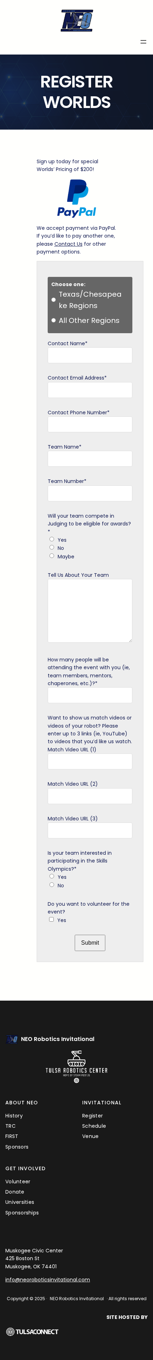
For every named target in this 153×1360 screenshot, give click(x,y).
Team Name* (64, 446)
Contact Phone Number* (79, 412)
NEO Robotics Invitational (57, 1039)
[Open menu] (143, 42)
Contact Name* (68, 343)
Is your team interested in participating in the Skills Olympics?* (80, 860)
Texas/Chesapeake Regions (90, 300)
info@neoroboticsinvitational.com (47, 1279)
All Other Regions (89, 320)
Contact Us (68, 243)
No (61, 548)
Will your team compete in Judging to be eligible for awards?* (89, 523)
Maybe (66, 556)
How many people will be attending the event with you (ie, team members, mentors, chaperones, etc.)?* (89, 671)
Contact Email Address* (77, 377)
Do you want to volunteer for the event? (89, 907)
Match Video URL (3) (73, 818)
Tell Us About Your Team (78, 575)
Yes (62, 540)
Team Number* (67, 481)
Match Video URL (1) (72, 749)
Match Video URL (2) (73, 783)
